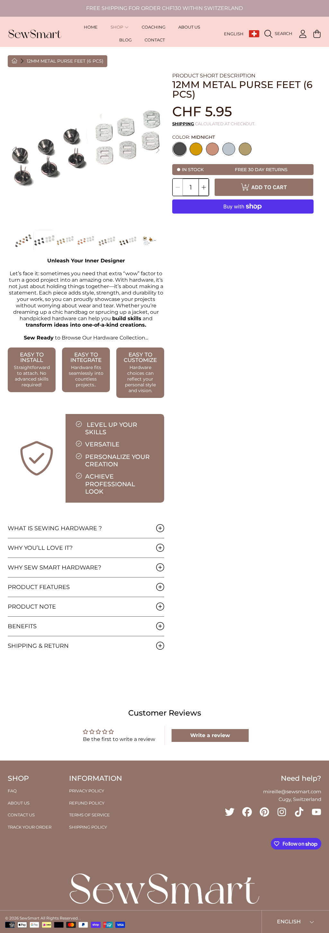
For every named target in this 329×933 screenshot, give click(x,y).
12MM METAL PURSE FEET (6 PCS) (65, 61)
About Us (19, 802)
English (234, 33)
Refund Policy (86, 802)
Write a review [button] (210, 735)
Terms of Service (89, 814)
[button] (280, 34)
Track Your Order (29, 827)
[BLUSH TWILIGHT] (212, 149)
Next (157, 150)
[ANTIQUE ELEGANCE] (245, 149)
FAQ (12, 790)
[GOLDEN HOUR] (196, 149)
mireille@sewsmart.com (292, 791)
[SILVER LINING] (228, 149)
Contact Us (21, 814)
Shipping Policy (88, 827)
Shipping (183, 123)
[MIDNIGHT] (179, 149)
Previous (14, 150)
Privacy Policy (86, 790)
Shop (117, 27)
